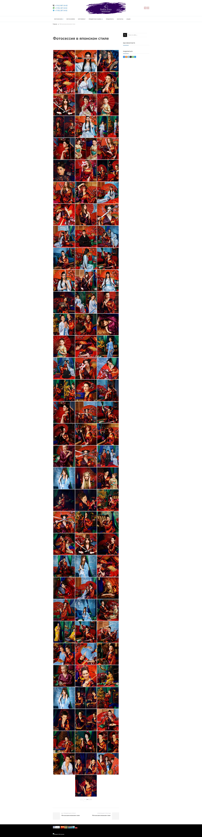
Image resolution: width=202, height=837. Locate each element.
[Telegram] (128, 57)
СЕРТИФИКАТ (82, 19)
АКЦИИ (128, 19)
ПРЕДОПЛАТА (110, 19)
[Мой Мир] (135, 57)
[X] (131, 57)
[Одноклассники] (126, 57)
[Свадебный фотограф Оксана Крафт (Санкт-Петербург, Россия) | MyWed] (56, 831)
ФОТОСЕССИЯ (58, 19)
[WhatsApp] (133, 57)
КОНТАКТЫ (120, 19)
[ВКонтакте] (124, 57)
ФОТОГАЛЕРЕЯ (71, 19)
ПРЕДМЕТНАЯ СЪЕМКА (95, 19)
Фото (76, 827)
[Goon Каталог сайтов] (56, 827)
